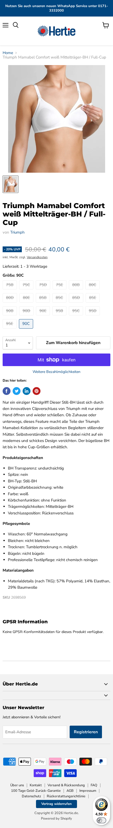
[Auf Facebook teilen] (7, 391)
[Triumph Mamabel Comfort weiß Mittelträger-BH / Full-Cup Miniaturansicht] (10, 184)
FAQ (94, 785)
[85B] (43, 304)
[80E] (27, 304)
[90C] (26, 330)
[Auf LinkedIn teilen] (26, 391)
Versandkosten (37, 257)
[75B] (10, 290)
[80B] (76, 290)
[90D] (27, 316)
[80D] (10, 304)
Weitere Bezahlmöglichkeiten (56, 372)
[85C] (60, 304)
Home (8, 53)
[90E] (43, 316)
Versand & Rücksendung (66, 785)
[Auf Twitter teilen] (16, 391)
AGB (70, 790)
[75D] (44, 290)
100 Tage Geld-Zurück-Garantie (36, 790)
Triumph (17, 232)
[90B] (10, 316)
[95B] (60, 316)
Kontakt (36, 785)
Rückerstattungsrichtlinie (66, 796)
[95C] (76, 316)
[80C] (93, 290)
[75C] (27, 290)
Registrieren (86, 732)
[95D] (93, 316)
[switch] (101, 820)
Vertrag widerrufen (56, 803)
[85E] (93, 304)
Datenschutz (31, 796)
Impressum (87, 790)
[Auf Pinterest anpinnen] (36, 391)
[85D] (77, 304)
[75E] (60, 290)
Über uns (17, 785)
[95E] (10, 330)
